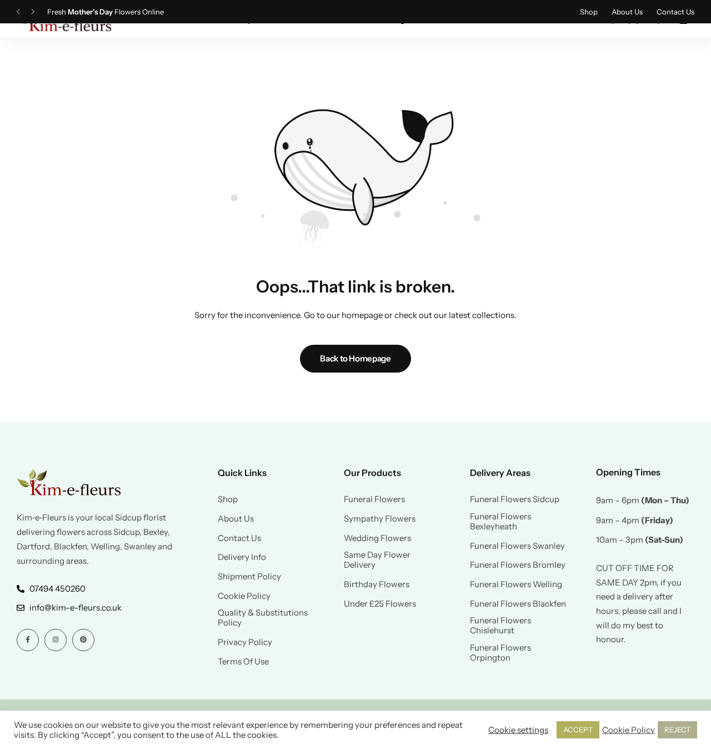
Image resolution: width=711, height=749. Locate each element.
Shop (589, 11)
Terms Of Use (243, 662)
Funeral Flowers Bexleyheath (500, 522)
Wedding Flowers (377, 538)
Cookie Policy (244, 596)
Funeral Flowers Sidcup (514, 499)
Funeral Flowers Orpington (500, 653)
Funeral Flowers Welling (516, 584)
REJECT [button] (677, 729)
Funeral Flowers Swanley (517, 546)
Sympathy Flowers (379, 519)
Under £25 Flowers (380, 604)
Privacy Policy (245, 642)
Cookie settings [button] (518, 730)
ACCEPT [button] (578, 729)
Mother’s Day (90, 12)
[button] (18, 12)
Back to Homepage (355, 358)
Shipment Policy (249, 577)
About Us (627, 11)
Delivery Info (242, 557)
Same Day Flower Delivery (377, 560)
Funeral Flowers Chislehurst (500, 626)
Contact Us (675, 11)
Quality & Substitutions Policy (263, 618)
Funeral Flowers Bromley (517, 565)
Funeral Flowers (374, 499)
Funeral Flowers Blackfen (518, 604)
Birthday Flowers (376, 584)
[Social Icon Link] (28, 640)
